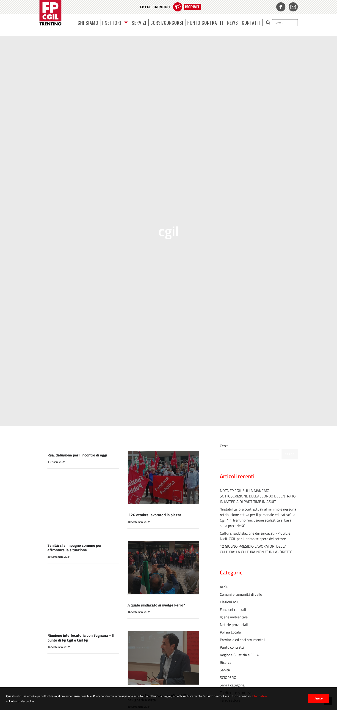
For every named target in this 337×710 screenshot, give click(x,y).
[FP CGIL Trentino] (50, 13)
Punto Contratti (205, 22)
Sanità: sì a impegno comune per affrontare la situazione (74, 547)
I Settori (111, 22)
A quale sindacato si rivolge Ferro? (156, 605)
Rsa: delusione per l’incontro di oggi (77, 455)
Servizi (139, 22)
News (232, 22)
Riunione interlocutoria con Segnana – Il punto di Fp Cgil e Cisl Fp (80, 637)
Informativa (259, 696)
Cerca (224, 445)
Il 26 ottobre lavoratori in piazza (154, 515)
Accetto (319, 698)
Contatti (251, 22)
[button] (280, 22)
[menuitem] (170, 7)
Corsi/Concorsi (166, 22)
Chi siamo (88, 22)
